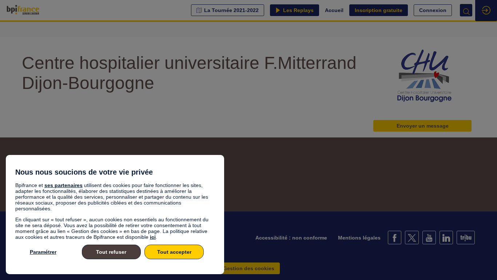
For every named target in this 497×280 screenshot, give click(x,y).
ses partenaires (63, 185)
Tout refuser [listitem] (111, 252)
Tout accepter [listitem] (174, 252)
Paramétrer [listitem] (43, 252)
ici (153, 237)
